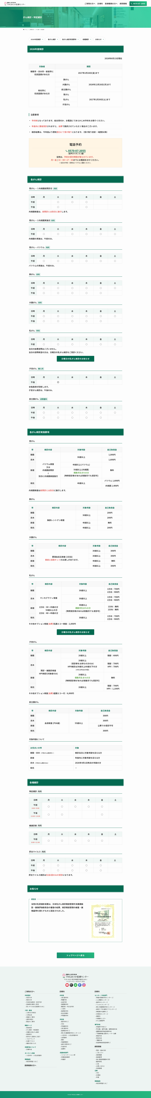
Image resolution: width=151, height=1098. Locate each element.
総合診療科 (64, 1013)
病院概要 (99, 1055)
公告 (97, 1064)
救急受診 (29, 1028)
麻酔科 (98, 1016)
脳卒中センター (101, 1002)
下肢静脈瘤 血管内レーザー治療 (106, 1033)
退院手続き (29, 1019)
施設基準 (99, 1057)
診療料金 (29, 1049)
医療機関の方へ (30, 1065)
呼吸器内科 (64, 1015)
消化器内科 (64, 997)
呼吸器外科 (64, 1026)
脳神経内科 (64, 1011)
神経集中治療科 (101, 1011)
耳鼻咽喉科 (64, 1042)
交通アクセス (30, 1041)
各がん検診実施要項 (69, 39)
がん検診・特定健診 (32, 1030)
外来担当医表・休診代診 (34, 1002)
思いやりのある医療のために (35, 1006)
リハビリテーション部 (68, 1055)
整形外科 (64, 1021)
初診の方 (29, 997)
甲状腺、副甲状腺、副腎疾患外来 (106, 1029)
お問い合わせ (100, 1066)
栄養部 (63, 1059)
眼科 (62, 1040)
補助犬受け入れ (31, 1043)
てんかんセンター (101, 1004)
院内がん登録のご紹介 (33, 1036)
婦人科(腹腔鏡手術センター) (70, 1033)
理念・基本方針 (101, 1050)
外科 (62, 1024)
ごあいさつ (99, 1053)
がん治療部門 (100, 1021)
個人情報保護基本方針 (103, 1059)
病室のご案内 (30, 1017)
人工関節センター (101, 1000)
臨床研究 (99, 1061)
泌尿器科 (64, 1037)
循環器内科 (64, 1004)
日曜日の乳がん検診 (32, 1032)
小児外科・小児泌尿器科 (34, 1055)
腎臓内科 (64, 1000)
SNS (97, 1073)
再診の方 (29, 1000)
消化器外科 (64, 1028)
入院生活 (29, 1015)
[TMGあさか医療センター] (14, 3)
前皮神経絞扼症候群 (102, 1042)
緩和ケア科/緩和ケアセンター (105, 1009)
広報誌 (98, 1075)
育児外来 (99, 1038)
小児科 (63, 1009)
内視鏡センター (101, 1018)
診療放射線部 (65, 1057)
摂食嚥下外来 (100, 1027)
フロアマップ (30, 1039)
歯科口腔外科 (65, 1044)
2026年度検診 (36, 39)
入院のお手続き (31, 1013)
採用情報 (99, 1068)
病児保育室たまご (101, 1083)
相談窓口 (29, 1034)
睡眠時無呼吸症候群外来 (104, 1031)
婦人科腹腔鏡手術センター (104, 1007)
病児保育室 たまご (32, 1061)
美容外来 (99, 1036)
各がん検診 (51, 39)
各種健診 (86, 39)
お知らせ (98, 39)
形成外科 (64, 1046)
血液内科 (64, 1002)
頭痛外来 (99, 1040)
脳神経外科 (64, 1031)
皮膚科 (63, 1049)
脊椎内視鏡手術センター (104, 997)
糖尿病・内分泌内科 (67, 1006)
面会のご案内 (30, 1021)
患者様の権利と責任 (32, 1004)
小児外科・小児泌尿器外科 (69, 1035)
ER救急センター (101, 1014)
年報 (97, 1077)
